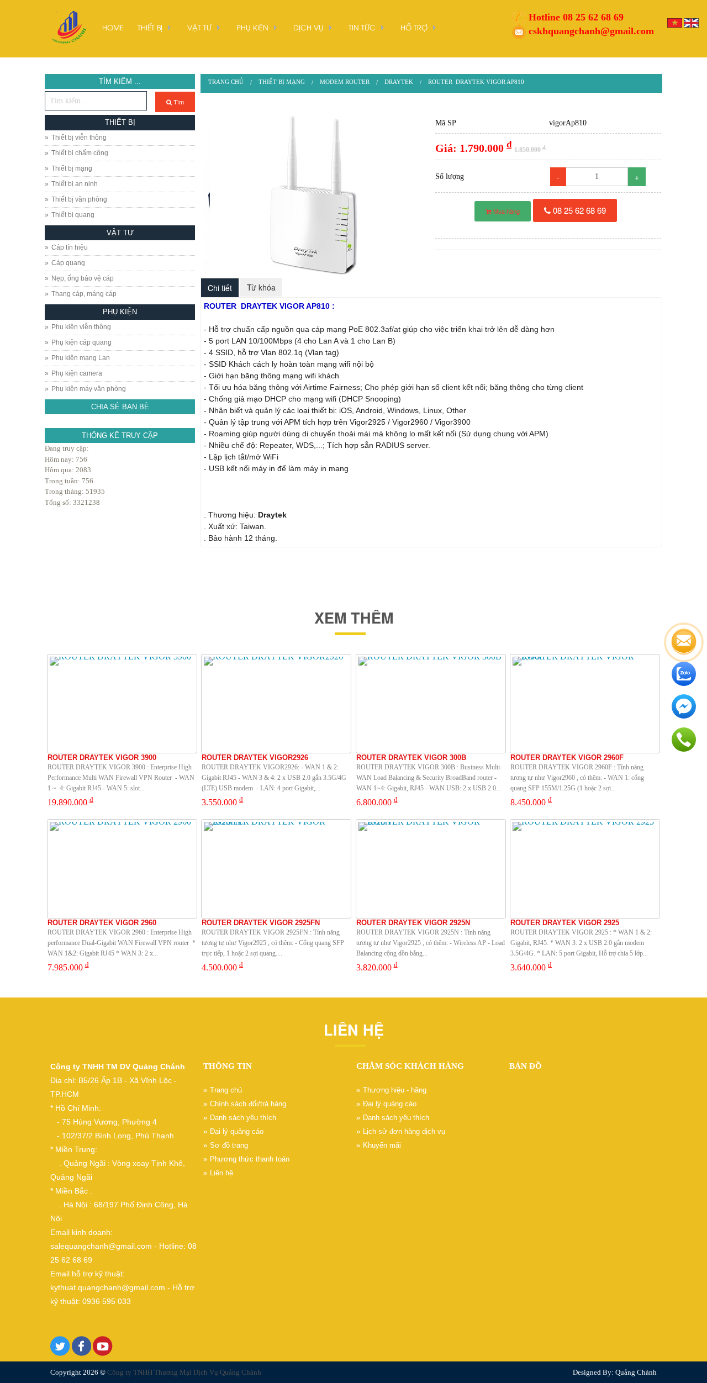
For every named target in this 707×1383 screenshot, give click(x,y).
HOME (113, 27)
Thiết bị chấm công (79, 153)
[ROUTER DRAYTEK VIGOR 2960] (122, 869)
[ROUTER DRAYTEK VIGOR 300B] (430, 703)
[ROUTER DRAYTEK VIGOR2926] (276, 703)
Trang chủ (226, 81)
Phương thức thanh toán (249, 1159)
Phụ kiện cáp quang (81, 342)
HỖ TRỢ (414, 27)
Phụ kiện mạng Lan (80, 358)
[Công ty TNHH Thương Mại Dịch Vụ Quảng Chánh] (68, 28)
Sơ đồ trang (229, 1145)
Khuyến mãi (382, 1145)
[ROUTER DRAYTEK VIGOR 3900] (122, 703)
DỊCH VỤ (308, 27)
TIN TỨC (362, 27)
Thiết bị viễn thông (79, 137)
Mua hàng (506, 211)
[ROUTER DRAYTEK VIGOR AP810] (315, 195)
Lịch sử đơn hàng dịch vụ (404, 1131)
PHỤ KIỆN (252, 27)
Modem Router (345, 81)
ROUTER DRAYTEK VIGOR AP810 (476, 81)
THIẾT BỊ (150, 27)
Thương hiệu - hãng (394, 1090)
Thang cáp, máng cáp (84, 294)
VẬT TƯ (199, 27)
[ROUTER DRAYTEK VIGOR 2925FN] (276, 869)
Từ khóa (261, 287)
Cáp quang (68, 263)
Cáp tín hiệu (69, 247)
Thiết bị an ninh (74, 184)
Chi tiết (220, 287)
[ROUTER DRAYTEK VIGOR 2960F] (584, 703)
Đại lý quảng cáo (236, 1131)
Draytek (398, 81)
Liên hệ (221, 1173)
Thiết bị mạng (71, 168)
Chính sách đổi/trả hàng (248, 1104)
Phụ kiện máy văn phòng (88, 389)
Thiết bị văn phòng (79, 199)
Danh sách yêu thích (243, 1117)
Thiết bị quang (72, 215)
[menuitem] (226, 82)
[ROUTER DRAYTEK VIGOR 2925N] (430, 869)
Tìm (178, 101)
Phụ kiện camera (76, 373)
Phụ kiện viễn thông (81, 327)
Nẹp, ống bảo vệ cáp (82, 278)
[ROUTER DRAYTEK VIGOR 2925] (584, 869)
